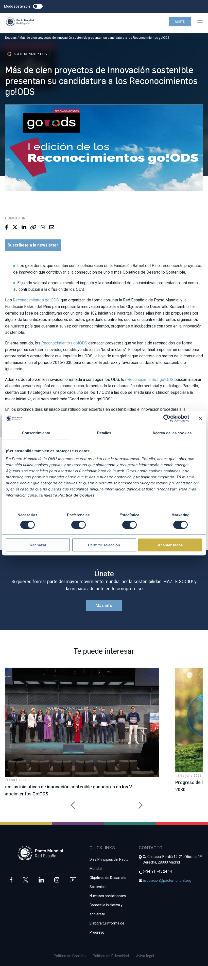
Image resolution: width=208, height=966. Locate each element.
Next (137, 802)
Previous (71, 802)
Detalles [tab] (104, 432)
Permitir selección (104, 545)
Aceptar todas (170, 545)
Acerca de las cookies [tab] (172, 432)
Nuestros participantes (108, 896)
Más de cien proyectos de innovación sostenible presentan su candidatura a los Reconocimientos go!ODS (94, 37)
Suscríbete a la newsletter (33, 245)
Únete (180, 22)
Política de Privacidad (111, 955)
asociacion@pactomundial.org (167, 880)
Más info (104, 605)
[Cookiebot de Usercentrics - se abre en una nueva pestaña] (167, 418)
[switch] (78, 525)
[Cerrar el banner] (200, 418)
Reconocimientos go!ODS (36, 300)
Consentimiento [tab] (36, 432)
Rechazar (38, 545)
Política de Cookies (70, 955)
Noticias (11, 37)
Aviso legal (145, 955)
